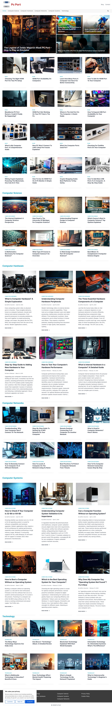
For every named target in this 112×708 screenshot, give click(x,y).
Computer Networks (41, 11)
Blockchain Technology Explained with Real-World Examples (68, 644)
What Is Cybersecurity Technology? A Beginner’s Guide (97, 677)
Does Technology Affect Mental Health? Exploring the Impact (41, 677)
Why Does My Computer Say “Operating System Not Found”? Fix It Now (92, 582)
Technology (65, 11)
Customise (10, 701)
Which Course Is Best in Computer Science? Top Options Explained (96, 220)
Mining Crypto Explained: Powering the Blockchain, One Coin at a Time (14, 181)
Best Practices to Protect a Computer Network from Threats (69, 466)
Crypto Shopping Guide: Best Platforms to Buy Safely (69, 181)
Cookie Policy (85, 696)
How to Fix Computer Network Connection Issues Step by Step (95, 466)
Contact (107, 4)
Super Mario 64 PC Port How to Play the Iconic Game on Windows (69, 29)
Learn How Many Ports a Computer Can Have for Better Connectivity (69, 81)
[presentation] (14, 65)
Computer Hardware (27, 11)
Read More (9, 328)
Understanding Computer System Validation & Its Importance (53, 513)
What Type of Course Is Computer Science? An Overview (41, 254)
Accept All (29, 701)
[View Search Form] (108, 11)
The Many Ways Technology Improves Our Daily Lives (14, 644)
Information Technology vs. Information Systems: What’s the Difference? (97, 644)
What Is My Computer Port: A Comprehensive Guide (13, 147)
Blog (102, 4)
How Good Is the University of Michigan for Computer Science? (41, 220)
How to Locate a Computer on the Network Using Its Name (41, 466)
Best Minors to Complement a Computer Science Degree (97, 254)
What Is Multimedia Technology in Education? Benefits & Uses (14, 677)
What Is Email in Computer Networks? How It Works (95, 430)
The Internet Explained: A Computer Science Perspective (14, 220)
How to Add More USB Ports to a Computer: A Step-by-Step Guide (96, 181)
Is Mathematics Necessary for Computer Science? (14, 254)
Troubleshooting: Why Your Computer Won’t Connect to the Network (14, 430)
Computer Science (13, 11)
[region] (20, 697)
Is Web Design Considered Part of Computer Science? (70, 254)
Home (4, 11)
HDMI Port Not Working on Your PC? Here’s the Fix (41, 114)
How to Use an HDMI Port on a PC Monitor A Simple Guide (42, 181)
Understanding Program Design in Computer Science (69, 220)
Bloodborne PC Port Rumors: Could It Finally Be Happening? (13, 114)
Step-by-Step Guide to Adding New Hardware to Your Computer (18, 367)
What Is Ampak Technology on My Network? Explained (67, 677)
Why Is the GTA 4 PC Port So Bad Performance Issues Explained (81, 51)
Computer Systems (54, 11)
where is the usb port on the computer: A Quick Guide (69, 114)
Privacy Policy (85, 693)
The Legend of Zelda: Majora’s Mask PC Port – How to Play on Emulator (28, 48)
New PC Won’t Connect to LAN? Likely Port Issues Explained (42, 147)
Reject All (20, 701)
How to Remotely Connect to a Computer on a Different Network (14, 466)
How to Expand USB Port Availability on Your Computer (97, 114)
